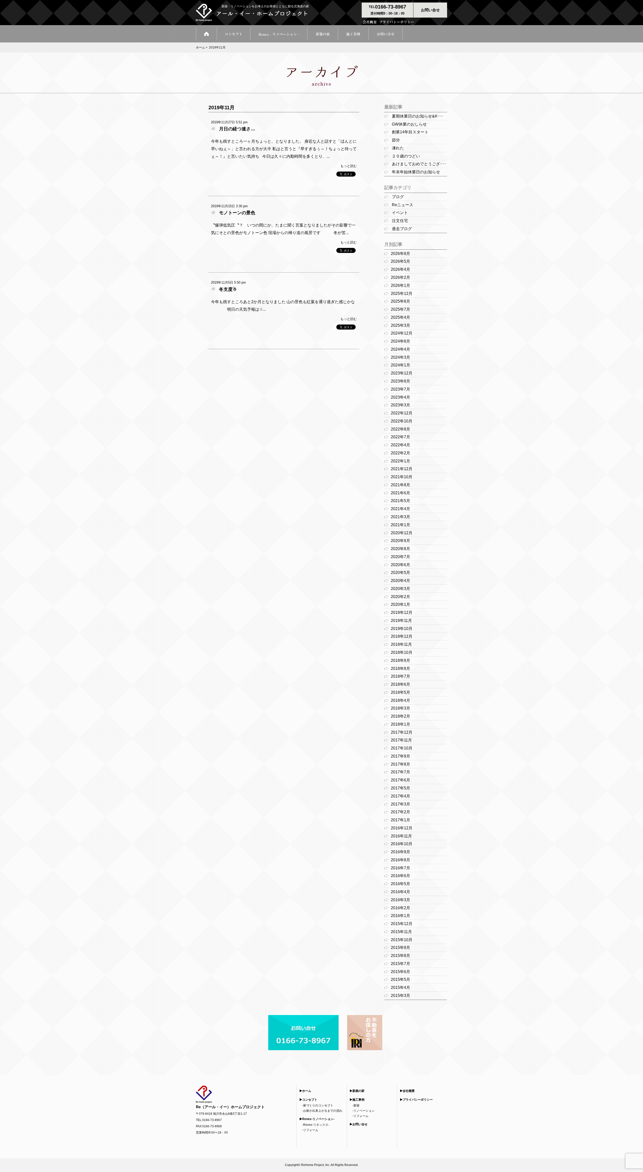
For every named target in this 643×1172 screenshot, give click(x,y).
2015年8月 (400, 955)
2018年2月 (400, 716)
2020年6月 (400, 565)
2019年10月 (401, 628)
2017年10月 (401, 748)
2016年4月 (400, 892)
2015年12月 (401, 924)
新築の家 (358, 1091)
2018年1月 (400, 724)
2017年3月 (400, 804)
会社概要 (409, 1091)
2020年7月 (400, 557)
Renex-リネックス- (316, 1125)
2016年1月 (400, 916)
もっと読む (348, 166)
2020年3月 (400, 589)
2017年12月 (401, 732)
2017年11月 (401, 740)
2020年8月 (400, 549)
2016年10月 (401, 844)
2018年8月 (400, 668)
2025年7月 (400, 309)
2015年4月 (400, 987)
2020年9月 (400, 541)
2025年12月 (401, 293)
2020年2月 (400, 597)
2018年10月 (401, 652)
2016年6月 (400, 876)
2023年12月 (401, 373)
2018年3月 (400, 708)
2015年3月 (400, 995)
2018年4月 (400, 700)
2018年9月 (400, 660)
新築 (356, 1105)
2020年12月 (401, 533)
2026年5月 (400, 261)
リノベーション (363, 1110)
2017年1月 (400, 820)
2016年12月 (401, 828)
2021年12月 (401, 469)
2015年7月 (400, 964)
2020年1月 (400, 604)
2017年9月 (400, 756)
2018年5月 (400, 692)
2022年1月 (400, 461)
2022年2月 (400, 453)
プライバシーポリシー (418, 1099)
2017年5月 (400, 788)
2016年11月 (401, 836)
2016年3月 (400, 900)
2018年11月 (401, 644)
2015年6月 (400, 972)
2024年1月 (400, 365)
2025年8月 (400, 301)
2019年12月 (401, 612)
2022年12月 (401, 413)
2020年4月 (400, 580)
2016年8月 (400, 860)
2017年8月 (400, 764)
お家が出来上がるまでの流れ (322, 1110)
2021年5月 (400, 501)
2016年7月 (400, 868)
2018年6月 (400, 684)
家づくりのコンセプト (318, 1105)
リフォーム (310, 1130)
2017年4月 (400, 796)
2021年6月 (400, 493)
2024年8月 (400, 341)
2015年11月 (401, 932)
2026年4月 (400, 269)
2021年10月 (401, 477)
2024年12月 (401, 333)
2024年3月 (400, 357)
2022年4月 (400, 445)
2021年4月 (400, 509)
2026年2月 (400, 277)
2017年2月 (400, 812)
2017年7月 (400, 772)
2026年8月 (400, 253)
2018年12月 (401, 636)
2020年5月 (400, 572)
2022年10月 (401, 421)
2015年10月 (401, 940)
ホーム (200, 47)
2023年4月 (400, 397)
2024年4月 (400, 349)
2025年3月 (400, 325)
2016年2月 (400, 908)
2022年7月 (400, 437)
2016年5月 (400, 884)
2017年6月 (400, 780)
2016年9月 (400, 852)
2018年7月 (400, 676)
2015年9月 (400, 947)
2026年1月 (400, 285)
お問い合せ (359, 1124)
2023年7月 (400, 389)
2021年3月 (400, 517)
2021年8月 (400, 485)
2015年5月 (400, 979)
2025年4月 (400, 317)
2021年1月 (400, 525)
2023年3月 (400, 405)
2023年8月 (400, 381)
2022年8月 (400, 429)
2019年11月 (401, 620)
